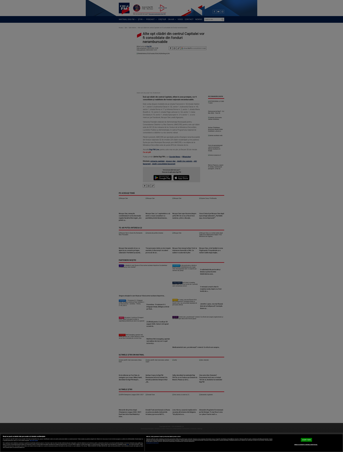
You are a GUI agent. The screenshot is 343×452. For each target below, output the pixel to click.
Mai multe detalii (34, 440)
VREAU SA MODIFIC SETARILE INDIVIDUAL (306, 444)
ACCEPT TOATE (306, 439)
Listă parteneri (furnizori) (152, 443)
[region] (171, 443)
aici (128, 444)
